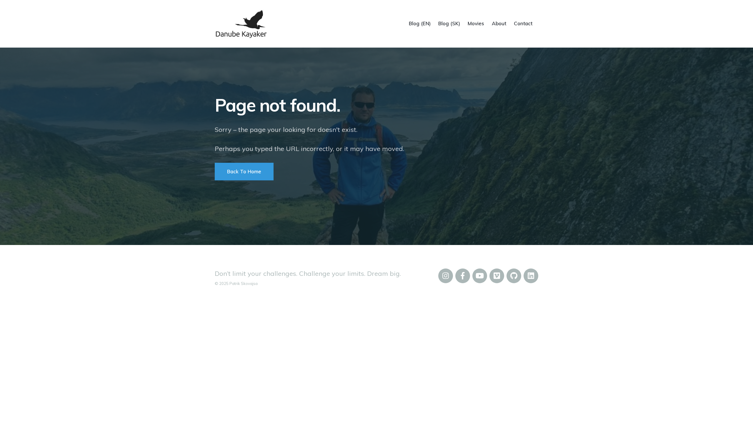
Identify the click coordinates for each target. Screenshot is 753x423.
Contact (523, 23)
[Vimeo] (496, 275)
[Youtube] (479, 275)
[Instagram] (445, 275)
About (499, 23)
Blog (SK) (449, 23)
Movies (476, 23)
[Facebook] (462, 275)
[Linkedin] (531, 275)
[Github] (514, 275)
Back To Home (244, 171)
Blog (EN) (420, 23)
